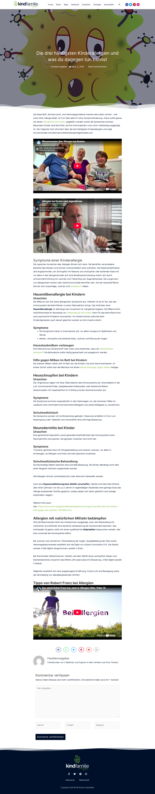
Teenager (97, 4)
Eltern (58, 4)
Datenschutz (84, 780)
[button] (119, 4)
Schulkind (86, 4)
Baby (66, 4)
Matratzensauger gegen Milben (95, 367)
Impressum (70, 780)
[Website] (107, 725)
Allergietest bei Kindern (54, 122)
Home (50, 4)
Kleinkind (75, 4)
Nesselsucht (76, 286)
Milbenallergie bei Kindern (79, 313)
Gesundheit (109, 4)
